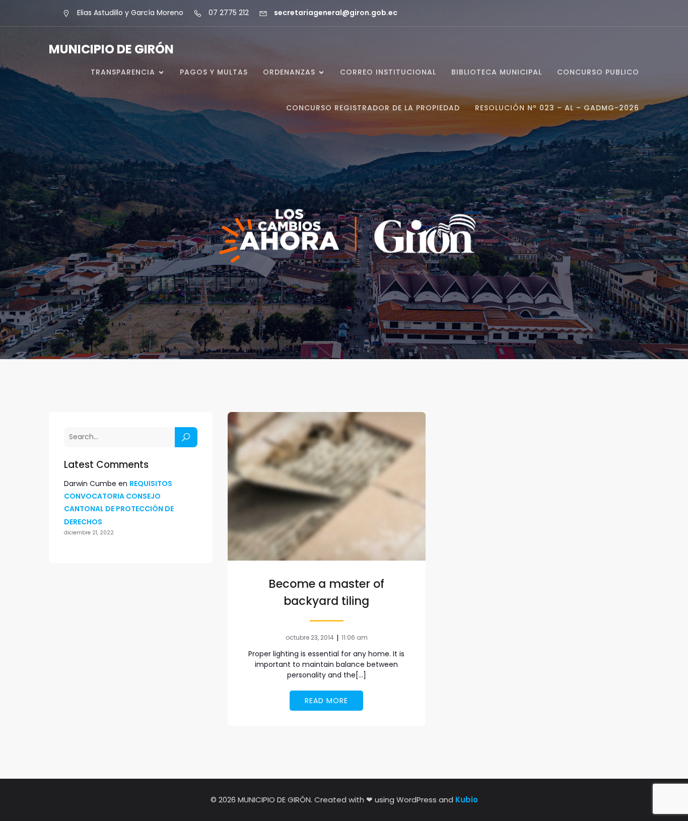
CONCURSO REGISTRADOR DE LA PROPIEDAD (373, 108)
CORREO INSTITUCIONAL (388, 72)
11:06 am (354, 637)
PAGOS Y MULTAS (214, 72)
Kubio (466, 799)
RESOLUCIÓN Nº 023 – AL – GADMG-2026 (557, 108)
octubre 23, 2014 (310, 637)
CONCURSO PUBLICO (598, 72)
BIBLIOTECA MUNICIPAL (496, 72)
